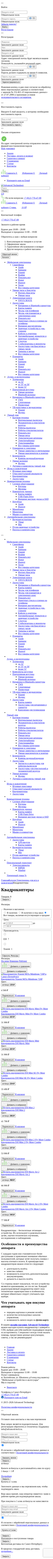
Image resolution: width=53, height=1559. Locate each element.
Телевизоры (18, 379)
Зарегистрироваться (11, 82)
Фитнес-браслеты (26, 293)
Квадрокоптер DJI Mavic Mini (15, 1043)
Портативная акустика (23, 389)
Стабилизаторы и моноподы (32, 344)
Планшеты (17, 356)
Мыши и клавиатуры (22, 514)
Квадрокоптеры (20, 476)
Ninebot (21, 870)
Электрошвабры (26, 443)
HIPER (21, 868)
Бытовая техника (20, 417)
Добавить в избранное (16, 971)
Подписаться (7, 995)
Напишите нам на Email (18, 180)
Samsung (22, 270)
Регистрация (7, 29)
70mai (21, 522)
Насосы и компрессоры (23, 529)
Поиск (4, 191)
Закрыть (5, 899)
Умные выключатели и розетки (33, 453)
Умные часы (24, 295)
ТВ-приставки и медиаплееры (27, 407)
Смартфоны (18, 265)
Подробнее (6, 1476)
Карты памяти (25, 308)
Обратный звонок (9, 254)
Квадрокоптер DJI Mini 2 (13, 1110)
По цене (5, 961)
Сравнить (11, 173)
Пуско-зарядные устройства (25, 527)
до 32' (21, 382)
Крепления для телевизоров (31, 710)
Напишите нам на (15, 1397)
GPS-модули (24, 842)
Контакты (11, 166)
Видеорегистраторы (22, 519)
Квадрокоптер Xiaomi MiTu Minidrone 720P (22, 979)
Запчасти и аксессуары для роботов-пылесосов (31, 764)
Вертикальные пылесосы (30, 420)
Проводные (23, 405)
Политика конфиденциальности (16, 1407)
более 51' (22, 387)
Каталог (5, 257)
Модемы (22, 489)
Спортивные (24, 402)
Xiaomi (21, 272)
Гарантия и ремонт (16, 158)
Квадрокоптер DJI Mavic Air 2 (15, 1174)
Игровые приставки (22, 471)
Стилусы (22, 341)
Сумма (18, 207)
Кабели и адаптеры (27, 333)
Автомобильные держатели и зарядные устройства (32, 337)
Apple (21, 267)
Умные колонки (25, 392)
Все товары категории (29, 288)
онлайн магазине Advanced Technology (29, 1325)
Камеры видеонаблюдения (31, 458)
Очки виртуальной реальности (27, 473)
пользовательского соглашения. (16, 97)
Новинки (14, 961)
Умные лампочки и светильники (34, 450)
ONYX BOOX (25, 300)
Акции (10, 153)
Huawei (21, 282)
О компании (13, 161)
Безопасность (18, 456)
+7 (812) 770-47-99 (32, 198)
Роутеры (22, 486)
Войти (4, 27)
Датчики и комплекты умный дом (28, 466)
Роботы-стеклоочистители (31, 430)
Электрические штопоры (30, 438)
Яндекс (21, 412)
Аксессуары (18, 303)
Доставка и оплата (16, 1352)
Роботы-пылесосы (27, 428)
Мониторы (17, 512)
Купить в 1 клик (9, 1530)
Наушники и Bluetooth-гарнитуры (34, 305)
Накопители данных (22, 491)
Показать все (24, 277)
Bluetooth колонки (26, 394)
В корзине (20, 995)
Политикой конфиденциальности (32, 1452)
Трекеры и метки (26, 351)
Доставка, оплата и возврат (20, 156)
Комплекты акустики (22, 671)
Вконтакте (12, 1387)
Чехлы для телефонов (28, 310)
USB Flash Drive (26, 496)
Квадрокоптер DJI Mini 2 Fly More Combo (21, 1142)
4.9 (2, 194)
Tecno (21, 285)
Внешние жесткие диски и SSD (33, 499)
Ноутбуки (17, 501)
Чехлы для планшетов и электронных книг (29, 314)
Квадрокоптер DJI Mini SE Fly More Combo (22, 1078)
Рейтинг (23, 961)
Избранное (28, 173)
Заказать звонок (9, 1458)
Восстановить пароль (11, 125)
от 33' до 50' (24, 384)
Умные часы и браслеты (24, 290)
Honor (21, 280)
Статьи (10, 163)
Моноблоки (18, 509)
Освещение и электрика (24, 448)
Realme (21, 275)
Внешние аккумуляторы (29, 326)
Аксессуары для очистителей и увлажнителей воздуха (33, 769)
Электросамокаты (21, 865)
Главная (10, 1347)
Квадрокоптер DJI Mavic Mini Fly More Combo (23, 1014)
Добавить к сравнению (20, 966)
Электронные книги (22, 298)
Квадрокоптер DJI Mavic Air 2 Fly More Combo (23, 1209)
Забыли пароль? (9, 24)
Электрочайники (26, 440)
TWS (20, 400)
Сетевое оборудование (23, 484)
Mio (20, 524)
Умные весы (24, 435)
